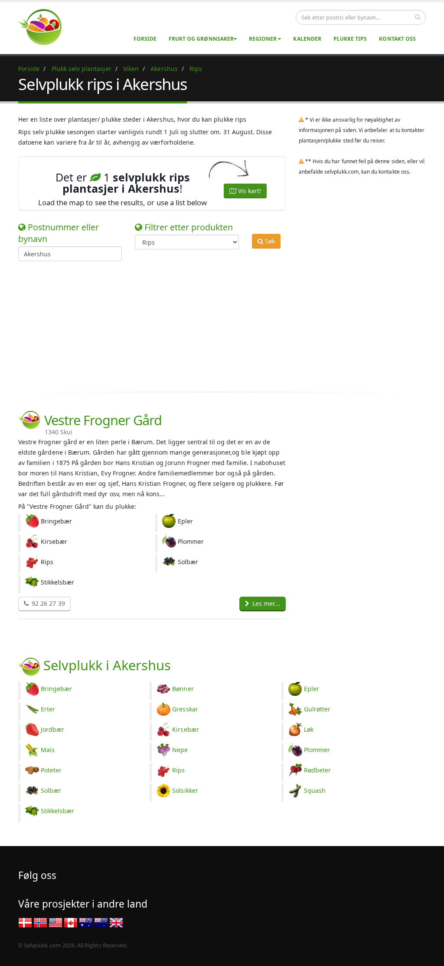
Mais (48, 750)
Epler (311, 689)
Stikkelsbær (58, 811)
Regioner (263, 38)
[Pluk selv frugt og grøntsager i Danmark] (25, 922)
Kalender (307, 38)
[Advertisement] (215, 321)
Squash (315, 790)
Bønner (182, 689)
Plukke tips (350, 38)
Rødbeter (317, 770)
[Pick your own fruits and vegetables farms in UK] (116, 922)
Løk (308, 729)
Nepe (180, 750)
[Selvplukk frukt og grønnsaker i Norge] (45, 27)
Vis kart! (248, 191)
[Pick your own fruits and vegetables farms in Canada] (71, 922)
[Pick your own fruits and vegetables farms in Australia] (86, 922)
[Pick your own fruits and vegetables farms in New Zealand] (101, 922)
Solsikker (185, 790)
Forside (145, 38)
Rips (178, 770)
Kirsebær (185, 729)
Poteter (51, 770)
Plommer (317, 750)
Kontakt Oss (397, 38)
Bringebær (56, 689)
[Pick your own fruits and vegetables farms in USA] (55, 922)
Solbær (51, 790)
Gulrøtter (317, 709)
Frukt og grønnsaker (201, 38)
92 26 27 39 (47, 603)
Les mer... (265, 603)
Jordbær (52, 729)
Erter (48, 709)
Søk (269, 241)
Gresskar (185, 709)
